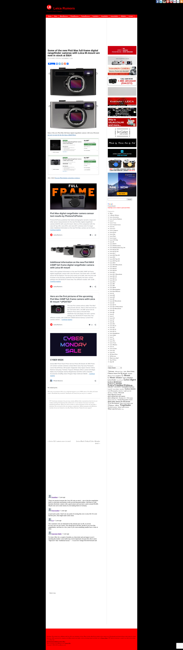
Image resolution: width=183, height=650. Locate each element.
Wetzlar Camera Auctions (123, 407)
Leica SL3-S (113, 331)
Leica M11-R (113, 280)
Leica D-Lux (113, 232)
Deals (111, 213)
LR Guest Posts (114, 354)
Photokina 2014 (122, 398)
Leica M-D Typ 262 (115, 255)
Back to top (53, 593)
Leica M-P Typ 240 (115, 261)
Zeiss (123, 409)
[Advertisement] (74, 33)
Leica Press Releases (115, 291)
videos (117, 405)
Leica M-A (112, 253)
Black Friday (130, 371)
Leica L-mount (115, 383)
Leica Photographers (115, 289)
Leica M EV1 (113, 244)
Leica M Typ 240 (114, 249)
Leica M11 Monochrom (116, 274)
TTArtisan (111, 405)
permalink (62, 393)
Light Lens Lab (127, 391)
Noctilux (115, 393)
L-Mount (126, 375)
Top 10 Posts (113, 360)
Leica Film (112, 234)
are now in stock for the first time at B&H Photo (62, 135)
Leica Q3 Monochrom (115, 308)
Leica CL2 (112, 228)
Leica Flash (113, 236)
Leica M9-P (113, 287)
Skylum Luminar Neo (112, 399)
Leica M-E (112, 257)
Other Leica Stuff (64, 391)
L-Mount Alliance (114, 215)
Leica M (112, 242)
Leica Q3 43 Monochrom (116, 306)
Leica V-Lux (113, 343)
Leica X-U (112, 352)
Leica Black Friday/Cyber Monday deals (88, 442)
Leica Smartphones (115, 333)
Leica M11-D (113, 276)
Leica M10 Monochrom (116, 265)
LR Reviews (113, 356)
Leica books (112, 380)
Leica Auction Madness (116, 219)
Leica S (112, 316)
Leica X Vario (113, 348)
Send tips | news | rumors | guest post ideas (119, 207)
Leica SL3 (112, 327)
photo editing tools (113, 398)
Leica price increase (128, 387)
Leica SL (112, 322)
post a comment (88, 393)
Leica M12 (112, 282)
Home (49, 16)
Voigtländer (125, 405)
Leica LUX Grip (114, 240)
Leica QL (112, 312)
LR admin (52, 58)
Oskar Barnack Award (114, 394)
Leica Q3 (112, 303)
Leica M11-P (113, 278)
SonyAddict (104, 16)
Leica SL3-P (113, 329)
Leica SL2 (112, 324)
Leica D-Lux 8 (120, 380)
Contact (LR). (68, 643)
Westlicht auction (112, 407)
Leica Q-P (112, 297)
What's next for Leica (114, 409)
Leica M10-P (113, 268)
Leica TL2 (112, 341)
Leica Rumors (64, 8)
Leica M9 (112, 285)
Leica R (112, 314)
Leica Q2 (112, 299)
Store (55, 16)
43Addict (123, 16)
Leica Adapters (128, 377)
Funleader (130, 373)
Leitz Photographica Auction (115, 391)
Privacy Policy (104, 638)
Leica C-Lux (113, 223)
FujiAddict (95, 16)
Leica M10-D (113, 266)
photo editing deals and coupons (116, 396)
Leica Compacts (114, 230)
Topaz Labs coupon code (126, 403)
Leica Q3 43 (113, 305)
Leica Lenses (113, 238)
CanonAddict (114, 16)
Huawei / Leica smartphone (114, 375)
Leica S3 (112, 320)
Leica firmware (115, 382)
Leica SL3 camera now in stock (59, 441)
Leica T (112, 337)
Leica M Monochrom (115, 245)
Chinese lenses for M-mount (117, 373)
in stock (77, 391)
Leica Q (112, 293)
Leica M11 (112, 272)
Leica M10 (112, 263)
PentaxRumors (85, 16)
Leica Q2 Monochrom (115, 301)
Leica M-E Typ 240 (115, 259)
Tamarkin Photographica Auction (124, 399)
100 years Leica (119, 371)
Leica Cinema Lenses (115, 225)
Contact (130, 16)
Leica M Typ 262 (114, 251)
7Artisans (111, 371)
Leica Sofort (113, 335)
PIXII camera (83, 391)
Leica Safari (116, 389)
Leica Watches (113, 345)
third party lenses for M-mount (119, 401)
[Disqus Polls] (74, 470)
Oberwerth (121, 393)
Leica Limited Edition (120, 385)
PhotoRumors (74, 16)
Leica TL (112, 339)
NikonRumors (64, 16)
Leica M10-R (113, 270)
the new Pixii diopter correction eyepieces (67, 178)
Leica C (112, 221)
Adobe (124, 371)
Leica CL (112, 226)
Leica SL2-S (113, 325)
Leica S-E (112, 318)
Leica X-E (112, 350)
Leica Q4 (112, 310)
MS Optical (110, 392)
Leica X (112, 346)
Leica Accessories (114, 217)
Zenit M (112, 362)
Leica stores (130, 389)
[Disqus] (74, 518)
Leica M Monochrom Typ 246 (117, 247)
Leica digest (130, 379)
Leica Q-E (112, 295)
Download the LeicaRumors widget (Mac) (56, 641)
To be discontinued (113, 403)
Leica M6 (112, 284)
